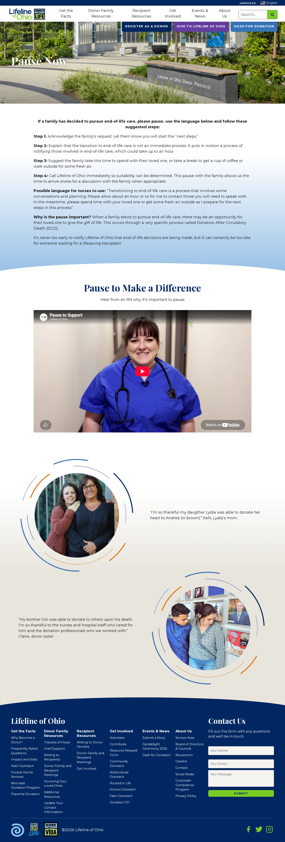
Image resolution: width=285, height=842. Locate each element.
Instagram (269, 829)
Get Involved (173, 13)
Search (272, 14)
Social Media (184, 774)
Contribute (118, 744)
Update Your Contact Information (53, 807)
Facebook (248, 829)
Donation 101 (120, 802)
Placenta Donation (25, 794)
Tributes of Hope (57, 742)
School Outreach (123, 789)
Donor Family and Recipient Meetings (57, 770)
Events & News (200, 13)
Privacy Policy (185, 796)
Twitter (259, 829)
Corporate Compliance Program (184, 785)
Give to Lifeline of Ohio (201, 26)
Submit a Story (153, 738)
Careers (181, 761)
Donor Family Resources (101, 13)
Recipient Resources (141, 13)
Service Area (184, 738)
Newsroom (184, 755)
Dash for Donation (254, 26)
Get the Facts (66, 13)
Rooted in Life (120, 783)
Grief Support (54, 748)
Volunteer (117, 738)
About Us (224, 13)
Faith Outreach (22, 766)
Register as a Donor (146, 26)
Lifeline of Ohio (28, 14)
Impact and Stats (24, 759)
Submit (241, 793)
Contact (181, 768)
